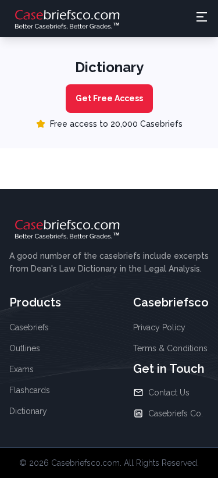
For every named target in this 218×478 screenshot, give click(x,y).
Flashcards (29, 390)
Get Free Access (109, 98)
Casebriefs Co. (175, 413)
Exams (21, 369)
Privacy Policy (159, 327)
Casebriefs (29, 327)
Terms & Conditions (170, 348)
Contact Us (169, 392)
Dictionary (28, 411)
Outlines (24, 348)
